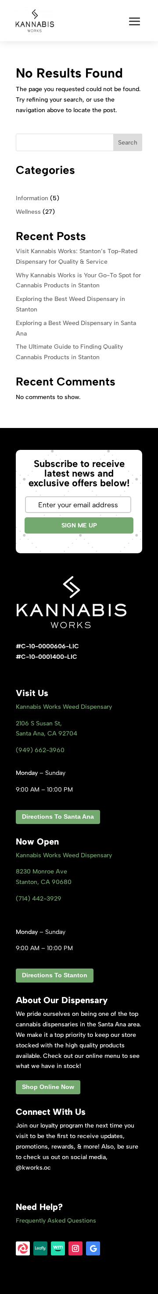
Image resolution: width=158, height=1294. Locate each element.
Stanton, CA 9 (44, 882)
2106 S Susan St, (39, 723)
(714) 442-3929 (38, 898)
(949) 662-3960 (40, 750)
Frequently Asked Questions (56, 1220)
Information (32, 198)
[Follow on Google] (93, 1248)
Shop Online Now (48, 1086)
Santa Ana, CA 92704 (46, 733)
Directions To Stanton (54, 975)
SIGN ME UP (79, 525)
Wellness (28, 212)
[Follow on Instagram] (75, 1248)
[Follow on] (23, 1248)
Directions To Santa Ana (58, 816)
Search (127, 142)
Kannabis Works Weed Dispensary (64, 707)
